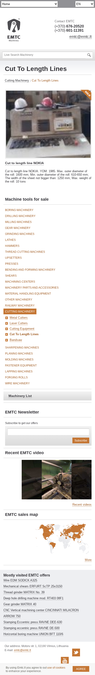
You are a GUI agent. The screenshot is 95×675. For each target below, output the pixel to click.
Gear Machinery (17, 228)
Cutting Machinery (17, 80)
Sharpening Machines (22, 347)
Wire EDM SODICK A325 (20, 580)
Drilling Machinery (20, 216)
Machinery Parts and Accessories (32, 287)
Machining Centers (20, 281)
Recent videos (82, 504)
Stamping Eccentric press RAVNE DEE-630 (32, 622)
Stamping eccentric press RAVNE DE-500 (31, 628)
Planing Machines (19, 353)
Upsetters (13, 257)
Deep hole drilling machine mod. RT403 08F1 (33, 598)
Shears (11, 275)
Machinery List (20, 396)
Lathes (10, 240)
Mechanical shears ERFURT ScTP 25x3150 (32, 586)
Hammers (12, 246)
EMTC (13, 30)
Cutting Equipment (22, 328)
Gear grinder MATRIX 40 (19, 604)
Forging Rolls (16, 377)
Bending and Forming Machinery (30, 269)
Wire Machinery (17, 383)
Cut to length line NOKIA (24, 163)
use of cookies (56, 667)
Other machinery (18, 299)
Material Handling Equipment (28, 293)
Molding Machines (19, 359)
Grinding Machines (19, 234)
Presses (11, 263)
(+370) (69, 26)
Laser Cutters (19, 323)
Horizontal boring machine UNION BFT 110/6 (33, 634)
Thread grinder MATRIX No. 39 (24, 592)
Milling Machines (18, 222)
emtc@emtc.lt (80, 37)
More (88, 560)
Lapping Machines (19, 371)
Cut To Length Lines (24, 334)
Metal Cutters (19, 317)
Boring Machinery (19, 210)
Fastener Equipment (21, 365)
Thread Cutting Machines (25, 251)
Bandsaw (16, 340)
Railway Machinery (20, 305)
